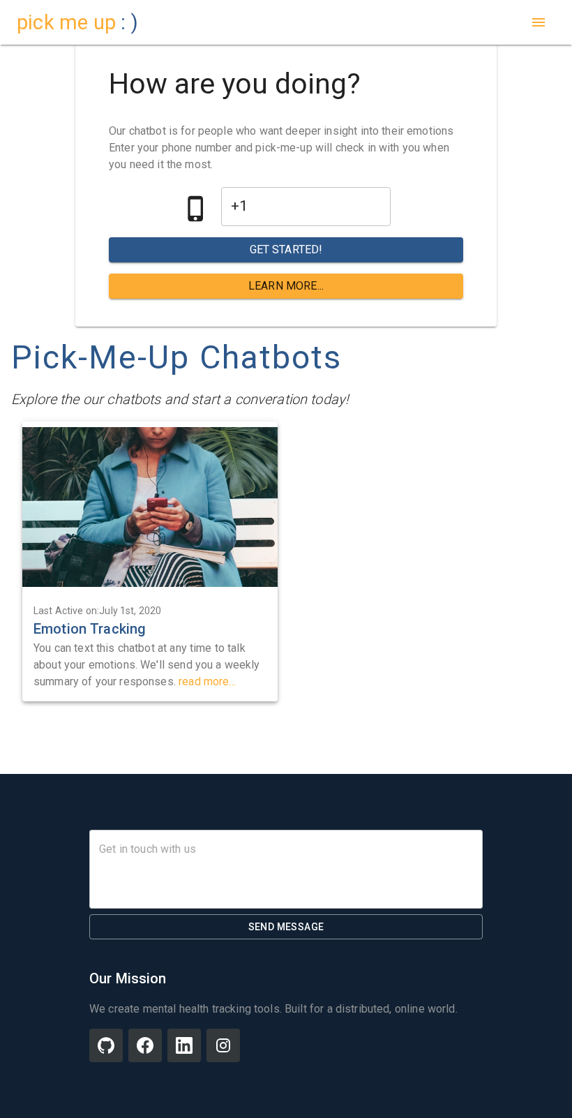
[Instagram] (223, 1045)
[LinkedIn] (184, 1045)
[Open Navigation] (538, 22)
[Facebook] (145, 1045)
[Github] (106, 1045)
